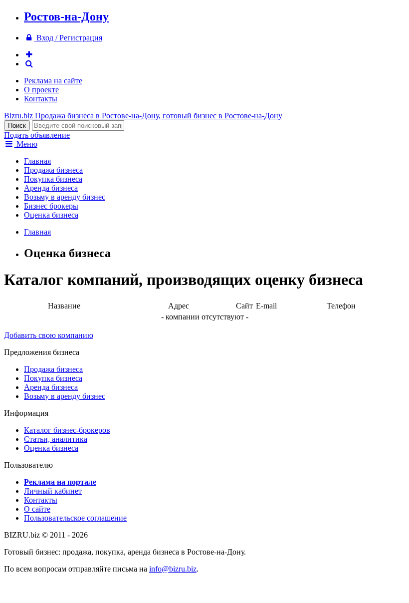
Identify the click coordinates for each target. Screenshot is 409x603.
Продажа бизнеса (53, 170)
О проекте (41, 89)
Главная (37, 161)
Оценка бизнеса (51, 215)
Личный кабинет (53, 491)
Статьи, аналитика (55, 439)
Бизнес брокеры (51, 206)
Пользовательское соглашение (75, 518)
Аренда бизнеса (51, 188)
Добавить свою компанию (48, 335)
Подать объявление (37, 135)
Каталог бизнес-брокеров (67, 430)
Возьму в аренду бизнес (64, 197)
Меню (25, 144)
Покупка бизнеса (53, 179)
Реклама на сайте (53, 80)
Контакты (40, 98)
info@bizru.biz (173, 569)
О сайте (37, 509)
